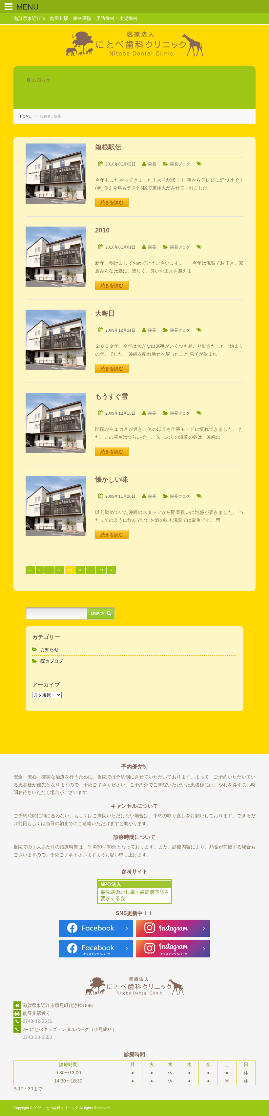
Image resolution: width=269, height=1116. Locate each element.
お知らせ (49, 649)
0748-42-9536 (37, 1021)
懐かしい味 (111, 479)
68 (59, 570)
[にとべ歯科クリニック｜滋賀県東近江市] (134, 54)
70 (80, 570)
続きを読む (111, 202)
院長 (152, 164)
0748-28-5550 (32, 1037)
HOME (25, 116)
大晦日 (105, 313)
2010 (102, 230)
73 (101, 570)
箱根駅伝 (108, 147)
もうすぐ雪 (111, 396)
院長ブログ (180, 164)
